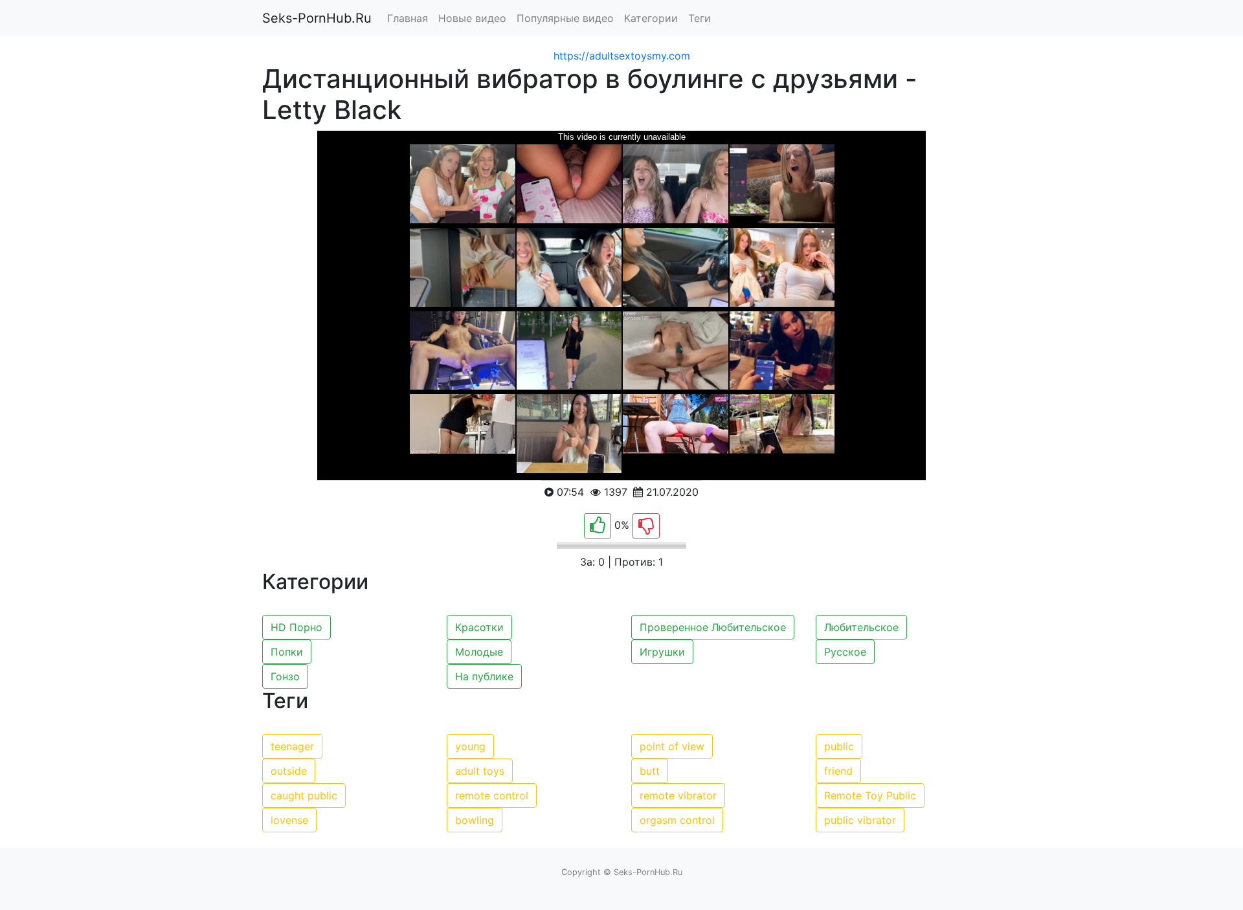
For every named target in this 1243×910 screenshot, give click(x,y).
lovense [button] (289, 820)
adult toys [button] (479, 770)
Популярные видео (565, 18)
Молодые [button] (479, 651)
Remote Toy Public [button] (870, 795)
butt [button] (650, 770)
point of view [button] (672, 746)
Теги (699, 18)
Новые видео (472, 18)
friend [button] (838, 770)
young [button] (470, 746)
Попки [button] (287, 651)
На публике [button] (484, 676)
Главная (407, 18)
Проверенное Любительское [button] (713, 627)
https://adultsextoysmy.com (622, 55)
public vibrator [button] (860, 820)
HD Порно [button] (296, 627)
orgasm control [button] (677, 820)
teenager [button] (292, 746)
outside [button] (289, 770)
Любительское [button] (861, 627)
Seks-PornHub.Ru (317, 18)
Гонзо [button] (285, 676)
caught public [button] (304, 795)
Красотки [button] (479, 627)
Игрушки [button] (662, 651)
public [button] (839, 746)
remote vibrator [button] (678, 795)
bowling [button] (474, 820)
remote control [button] (491, 795)
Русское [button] (845, 651)
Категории (651, 18)
